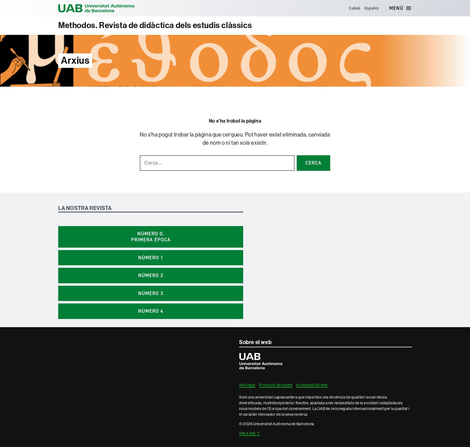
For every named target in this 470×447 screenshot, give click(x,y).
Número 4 (150, 311)
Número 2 (150, 275)
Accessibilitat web (312, 385)
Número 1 (150, 257)
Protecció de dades (276, 385)
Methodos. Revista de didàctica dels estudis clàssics (155, 25)
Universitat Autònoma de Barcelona (96, 8)
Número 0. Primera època (151, 236)
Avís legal (247, 385)
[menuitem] (355, 8)
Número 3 (150, 293)
